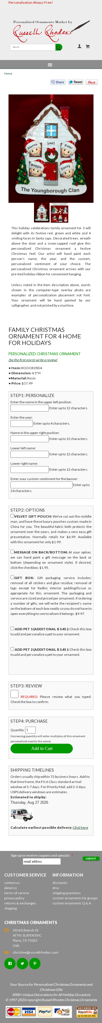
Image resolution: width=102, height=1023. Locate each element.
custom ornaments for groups (75, 898)
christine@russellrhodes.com (35, 952)
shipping (10, 908)
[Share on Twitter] (73, 83)
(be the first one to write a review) (32, 360)
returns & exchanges (20, 903)
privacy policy (14, 898)
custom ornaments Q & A (71, 903)
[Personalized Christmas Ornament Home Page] (51, 31)
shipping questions (66, 893)
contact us (12, 883)
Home (8, 73)
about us (10, 888)
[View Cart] (88, 46)
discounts (59, 883)
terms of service (16, 893)
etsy (55, 888)
